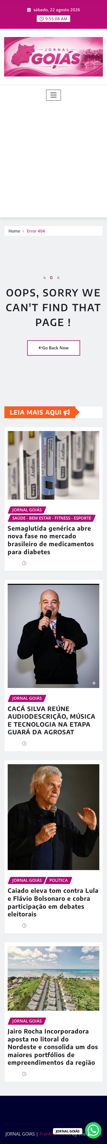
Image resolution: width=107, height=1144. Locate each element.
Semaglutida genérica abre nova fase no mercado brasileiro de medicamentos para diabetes (51, 540)
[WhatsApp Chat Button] (93, 1130)
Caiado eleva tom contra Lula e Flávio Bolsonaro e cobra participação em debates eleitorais (53, 902)
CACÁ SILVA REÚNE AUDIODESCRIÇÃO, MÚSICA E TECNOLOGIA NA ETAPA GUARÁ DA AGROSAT (51, 720)
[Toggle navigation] (53, 95)
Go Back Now (55, 347)
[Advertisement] (53, 156)
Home (14, 231)
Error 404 (36, 231)
